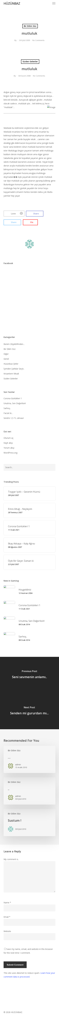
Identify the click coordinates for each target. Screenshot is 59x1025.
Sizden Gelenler (30, 61)
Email (7, 917)
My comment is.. (11, 859)
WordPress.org (10, 452)
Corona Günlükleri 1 (13, 398)
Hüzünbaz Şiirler (11, 363)
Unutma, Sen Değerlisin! (15, 403)
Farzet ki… (8, 413)
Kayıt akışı (8, 442)
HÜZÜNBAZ (12, 3)
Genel (6, 358)
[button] (53, 3)
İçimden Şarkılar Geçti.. (14, 368)
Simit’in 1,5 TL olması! (14, 418)
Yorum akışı (9, 447)
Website (7, 931)
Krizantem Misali (11, 373)
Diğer (6, 354)
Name (7, 902)
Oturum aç (8, 438)
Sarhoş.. (7, 408)
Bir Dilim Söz (30, 26)
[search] (48, 3)
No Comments (38, 40)
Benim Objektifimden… (14, 344)
